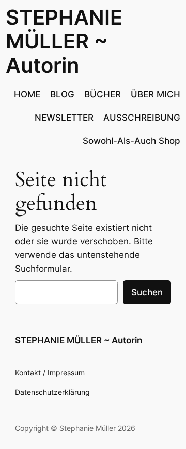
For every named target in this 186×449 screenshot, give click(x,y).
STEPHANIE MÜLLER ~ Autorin (64, 41)
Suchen (147, 292)
